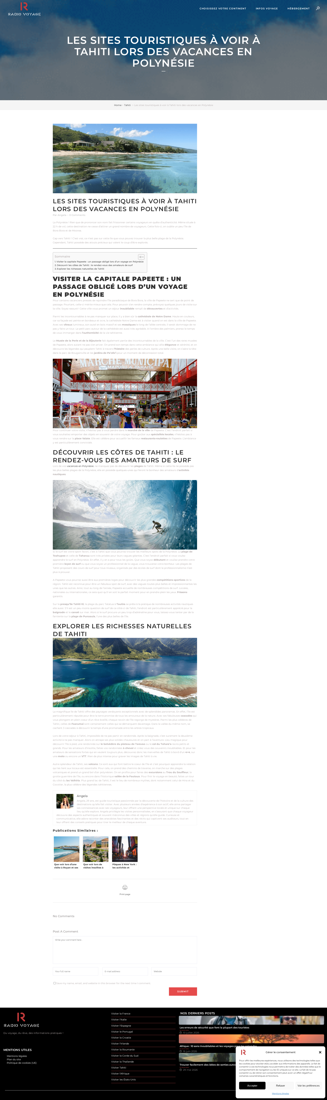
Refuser (280, 1085)
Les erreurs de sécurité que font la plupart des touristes (214, 1027)
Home (117, 105)
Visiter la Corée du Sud (124, 1056)
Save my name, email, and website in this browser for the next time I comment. (103, 983)
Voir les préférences (309, 1085)
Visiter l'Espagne (121, 1026)
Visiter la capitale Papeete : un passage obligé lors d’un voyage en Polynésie (100, 261)
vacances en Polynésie (80, 466)
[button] (320, 1052)
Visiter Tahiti (118, 1068)
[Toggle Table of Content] (140, 257)
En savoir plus (184, 1030)
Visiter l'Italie (119, 1020)
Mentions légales (280, 1093)
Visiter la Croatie (121, 1038)
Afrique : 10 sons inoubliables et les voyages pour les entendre (218, 1046)
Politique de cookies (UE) (22, 1062)
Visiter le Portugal (122, 1032)
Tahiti (127, 105)
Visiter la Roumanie (123, 1050)
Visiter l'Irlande (120, 1044)
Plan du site (14, 1059)
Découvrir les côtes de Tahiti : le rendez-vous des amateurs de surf (95, 265)
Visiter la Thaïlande (122, 1062)
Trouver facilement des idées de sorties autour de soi (213, 1064)
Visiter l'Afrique (120, 1074)
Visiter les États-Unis (123, 1080)
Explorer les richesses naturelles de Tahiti (80, 269)
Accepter (252, 1085)
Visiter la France (120, 1014)
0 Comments (77, 215)
